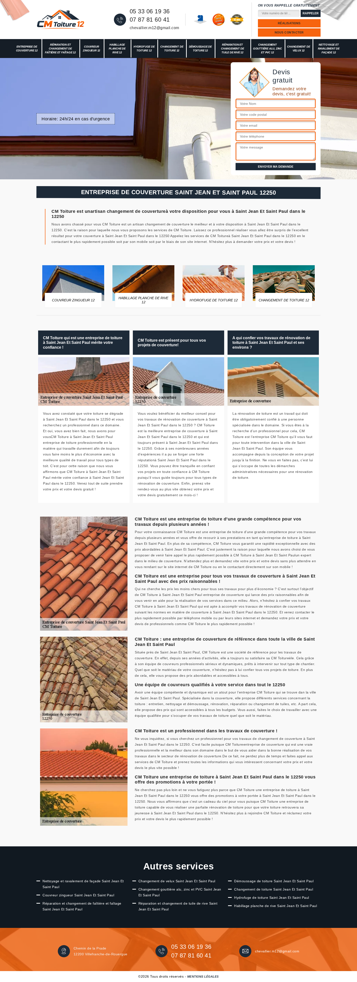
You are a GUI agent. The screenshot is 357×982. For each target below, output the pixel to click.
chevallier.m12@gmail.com (154, 28)
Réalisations (289, 23)
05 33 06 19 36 (150, 11)
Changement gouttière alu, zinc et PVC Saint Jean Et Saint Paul (179, 892)
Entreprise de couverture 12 (27, 48)
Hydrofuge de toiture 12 (144, 48)
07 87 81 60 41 (150, 20)
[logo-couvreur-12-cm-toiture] (60, 19)
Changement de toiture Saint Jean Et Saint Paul (273, 889)
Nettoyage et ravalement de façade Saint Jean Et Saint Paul (83, 884)
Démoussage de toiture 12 (200, 48)
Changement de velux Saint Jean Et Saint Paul (176, 881)
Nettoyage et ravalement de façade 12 (329, 48)
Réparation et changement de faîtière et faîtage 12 (60, 48)
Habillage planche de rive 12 (117, 48)
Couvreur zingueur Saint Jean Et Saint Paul (78, 895)
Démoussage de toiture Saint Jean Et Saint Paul (274, 881)
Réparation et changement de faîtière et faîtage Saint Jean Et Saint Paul (81, 906)
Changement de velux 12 (298, 48)
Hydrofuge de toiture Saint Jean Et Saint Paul (271, 897)
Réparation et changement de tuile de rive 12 (232, 48)
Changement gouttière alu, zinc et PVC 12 (267, 48)
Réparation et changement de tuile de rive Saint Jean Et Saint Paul (178, 906)
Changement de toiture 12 (171, 48)
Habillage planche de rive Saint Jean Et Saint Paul (275, 906)
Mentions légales (203, 976)
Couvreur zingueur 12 (91, 48)
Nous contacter (289, 32)
